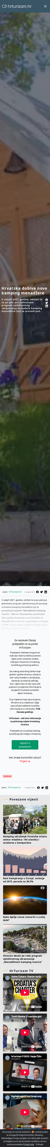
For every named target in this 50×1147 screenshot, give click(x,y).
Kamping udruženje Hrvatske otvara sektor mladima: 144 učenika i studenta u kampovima (25, 839)
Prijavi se (25, 761)
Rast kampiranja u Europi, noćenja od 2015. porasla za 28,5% (23, 880)
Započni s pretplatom (25, 744)
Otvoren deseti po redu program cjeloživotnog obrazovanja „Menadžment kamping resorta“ (22, 959)
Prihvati (39, 1144)
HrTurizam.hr (15, 591)
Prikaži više (28, 1144)
